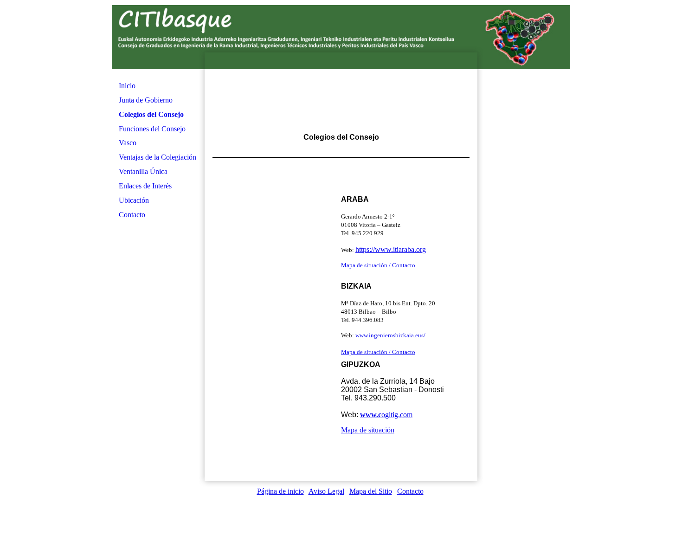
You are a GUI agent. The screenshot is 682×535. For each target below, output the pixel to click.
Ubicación (134, 200)
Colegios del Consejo (151, 114)
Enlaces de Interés (145, 186)
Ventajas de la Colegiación (157, 157)
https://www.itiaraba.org (390, 249)
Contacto (132, 215)
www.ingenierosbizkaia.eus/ (390, 335)
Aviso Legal (326, 491)
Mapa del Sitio (370, 491)
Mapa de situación (367, 430)
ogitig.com (386, 415)
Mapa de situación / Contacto (378, 265)
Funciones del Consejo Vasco (152, 136)
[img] (341, 92)
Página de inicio (280, 491)
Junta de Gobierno (146, 100)
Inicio (127, 86)
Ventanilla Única (143, 171)
